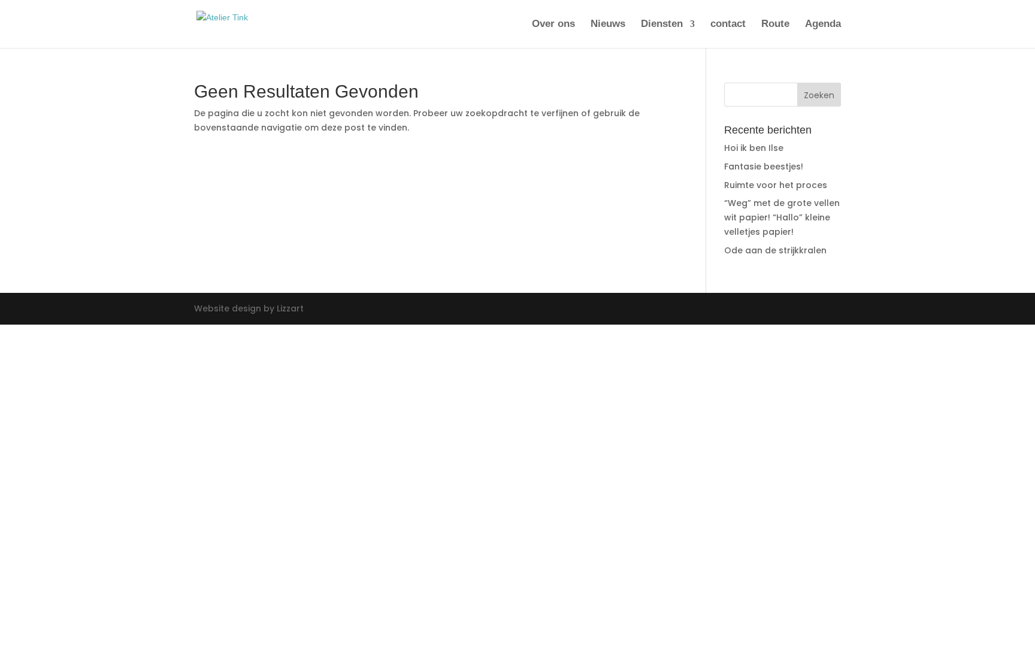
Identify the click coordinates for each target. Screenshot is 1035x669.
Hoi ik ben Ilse (753, 148)
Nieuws (608, 24)
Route (775, 24)
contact (728, 24)
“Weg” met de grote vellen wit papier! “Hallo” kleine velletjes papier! (782, 217)
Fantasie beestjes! (763, 166)
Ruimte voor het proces (775, 185)
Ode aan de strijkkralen (775, 250)
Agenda (823, 24)
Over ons (553, 24)
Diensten (662, 24)
